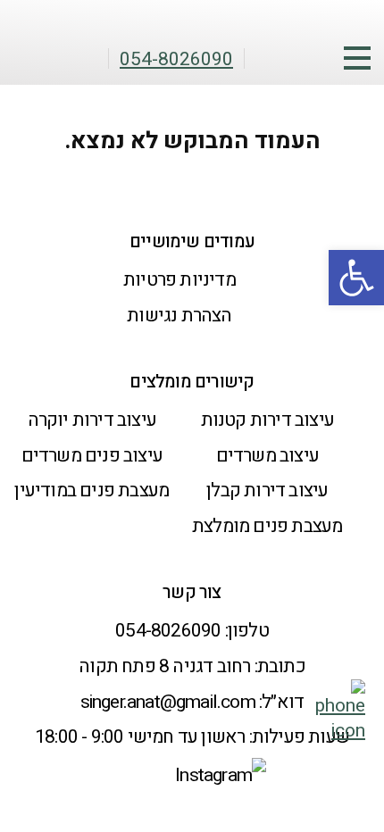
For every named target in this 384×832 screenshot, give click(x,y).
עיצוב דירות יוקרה (92, 420)
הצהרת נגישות (179, 315)
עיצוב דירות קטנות (267, 420)
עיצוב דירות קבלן (267, 490)
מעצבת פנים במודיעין (91, 490)
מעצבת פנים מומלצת (267, 526)
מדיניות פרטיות (179, 280)
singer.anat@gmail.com (167, 702)
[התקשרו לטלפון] (340, 731)
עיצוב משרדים (267, 456)
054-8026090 (168, 631)
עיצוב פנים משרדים (92, 456)
